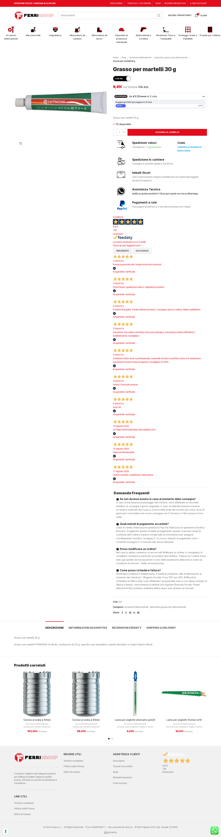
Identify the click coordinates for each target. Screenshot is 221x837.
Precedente (122, 251)
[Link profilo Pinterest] (130, 613)
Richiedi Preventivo (122, 777)
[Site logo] (34, 15)
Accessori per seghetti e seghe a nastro (135, 727)
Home (116, 57)
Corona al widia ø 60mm (86, 719)
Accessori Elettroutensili (140, 57)
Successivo (142, 251)
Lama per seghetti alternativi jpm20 (135, 719)
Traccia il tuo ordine (122, 766)
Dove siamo (119, 761)
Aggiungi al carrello (167, 132)
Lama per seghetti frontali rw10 (184, 719)
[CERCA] (159, 15)
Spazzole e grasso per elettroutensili (171, 57)
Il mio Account (120, 783)
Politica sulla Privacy (24, 808)
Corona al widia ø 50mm (37, 719)
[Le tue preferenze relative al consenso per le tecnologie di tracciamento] (6, 831)
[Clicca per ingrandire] (21, 143)
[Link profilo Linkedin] (134, 613)
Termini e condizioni (24, 803)
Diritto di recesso (22, 814)
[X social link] (126, 613)
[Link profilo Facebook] (122, 613)
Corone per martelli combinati (37, 727)
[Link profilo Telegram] (138, 613)
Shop (124, 57)
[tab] (54, 626)
